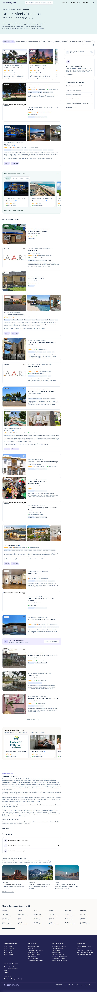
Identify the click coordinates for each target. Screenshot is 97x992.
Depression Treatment (58, 948)
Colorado (32, 883)
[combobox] (39, 3)
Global (27, 178)
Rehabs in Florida (8, 946)
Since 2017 (86, 68)
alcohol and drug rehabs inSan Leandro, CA (14, 25)
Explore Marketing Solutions (11, 968)
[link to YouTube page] (11, 979)
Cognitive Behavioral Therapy (35, 950)
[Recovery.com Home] (9, 3)
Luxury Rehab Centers (33, 946)
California (19, 9)
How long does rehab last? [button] (73, 94)
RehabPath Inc (67, 984)
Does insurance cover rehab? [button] (74, 86)
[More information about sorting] (94, 45)
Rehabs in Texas (8, 952)
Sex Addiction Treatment (58, 958)
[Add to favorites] (24, 84)
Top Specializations (58, 943)
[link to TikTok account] (14, 979)
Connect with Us (8, 976)
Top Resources (81, 943)
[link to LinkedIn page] (7, 979)
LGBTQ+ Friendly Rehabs (34, 954)
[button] (13, 45)
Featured (8, 178)
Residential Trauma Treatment (60, 956)
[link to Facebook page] (21, 979)
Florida (21, 178)
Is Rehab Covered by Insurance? (85, 950)
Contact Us (7, 972)
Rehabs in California (9, 948)
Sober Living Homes (33, 952)
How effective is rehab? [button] (72, 99)
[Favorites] (93, 2)
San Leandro (15, 219)
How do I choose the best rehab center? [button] (77, 103)
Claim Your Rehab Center (10, 966)
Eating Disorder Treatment (59, 946)
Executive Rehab (56, 950)
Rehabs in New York (8, 950)
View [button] (6, 163)
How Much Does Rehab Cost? (84, 954)
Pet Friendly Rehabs (33, 958)
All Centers (5, 9)
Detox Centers (31, 948)
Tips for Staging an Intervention (85, 952)
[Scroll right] (93, 41)
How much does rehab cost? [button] (74, 90)
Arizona (5, 883)
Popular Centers (32, 943)
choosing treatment (27, 799)
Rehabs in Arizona (8, 954)
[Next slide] (57, 64)
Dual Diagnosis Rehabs (58, 954)
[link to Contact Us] (4, 979)
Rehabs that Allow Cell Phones (35, 960)
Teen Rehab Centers (57, 952)
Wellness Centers (32, 956)
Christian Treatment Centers (59, 960)
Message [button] (15, 163)
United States (12, 9)
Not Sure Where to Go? (10, 943)
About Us (6, 970)
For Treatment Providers (11, 963)
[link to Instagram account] (18, 979)
